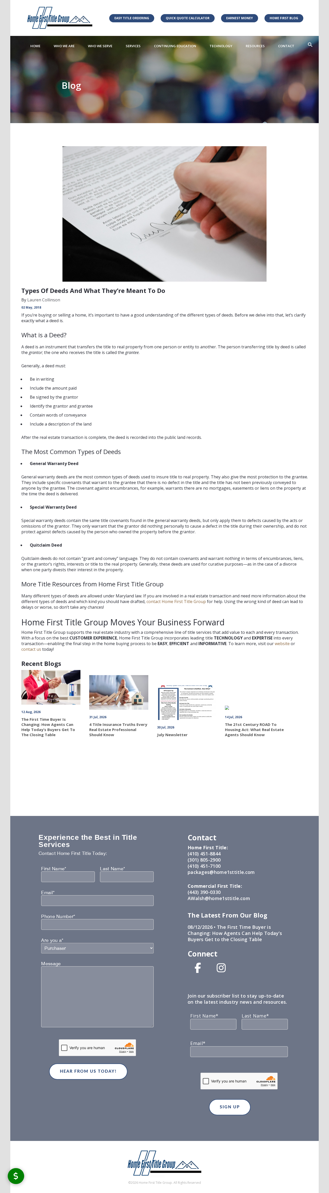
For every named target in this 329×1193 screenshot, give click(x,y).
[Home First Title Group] (60, 18)
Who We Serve (100, 46)
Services (133, 46)
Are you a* (52, 940)
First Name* (53, 868)
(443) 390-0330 (204, 892)
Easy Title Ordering (131, 18)
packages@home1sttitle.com (221, 872)
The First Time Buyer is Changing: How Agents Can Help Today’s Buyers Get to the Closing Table (48, 727)
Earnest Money (239, 18)
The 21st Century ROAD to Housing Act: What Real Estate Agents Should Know (254, 729)
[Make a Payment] (16, 1176)
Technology (220, 46)
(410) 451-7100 (204, 866)
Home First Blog (284, 18)
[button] (310, 45)
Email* (47, 892)
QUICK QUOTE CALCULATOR (187, 18)
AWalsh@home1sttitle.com (219, 898)
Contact (286, 46)
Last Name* (112, 868)
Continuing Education (175, 46)
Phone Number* (58, 916)
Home (35, 46)
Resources (255, 46)
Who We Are (64, 46)
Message (51, 963)
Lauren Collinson (43, 300)
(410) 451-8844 (204, 854)
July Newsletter (172, 734)
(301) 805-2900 (204, 860)
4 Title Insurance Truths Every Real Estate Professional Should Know (118, 729)
